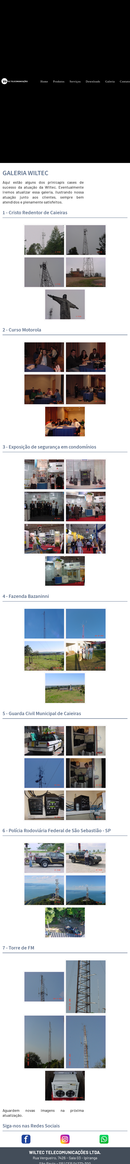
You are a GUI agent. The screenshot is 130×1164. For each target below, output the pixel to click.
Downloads (93, 81)
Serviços (75, 81)
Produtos (59, 81)
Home (44, 81)
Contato (125, 81)
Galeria (110, 81)
